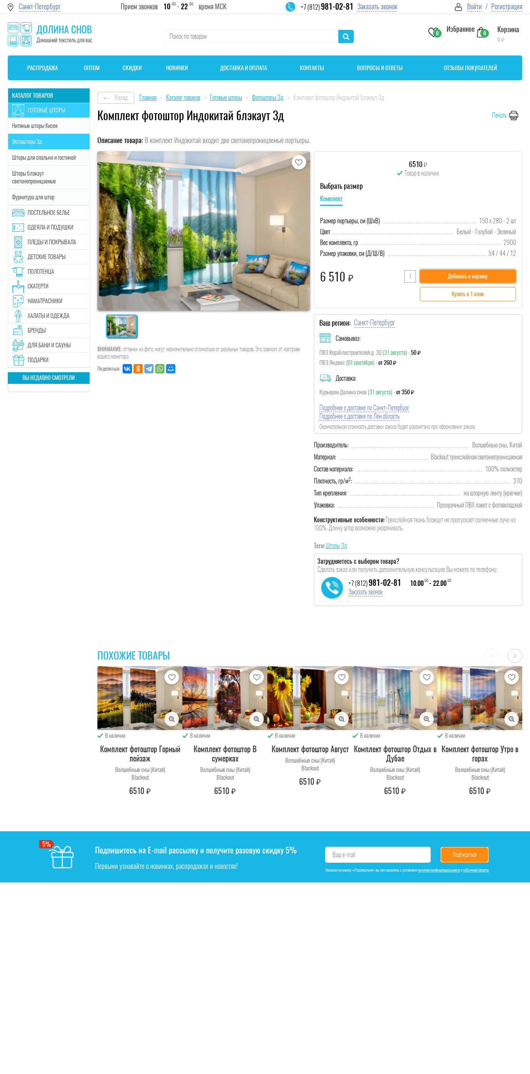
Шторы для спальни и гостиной (44, 157)
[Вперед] (515, 656)
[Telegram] (149, 368)
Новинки (177, 68)
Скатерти (38, 286)
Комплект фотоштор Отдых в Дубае (395, 753)
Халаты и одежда (48, 315)
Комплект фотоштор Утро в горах (480, 753)
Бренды (37, 330)
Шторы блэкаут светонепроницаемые (34, 177)
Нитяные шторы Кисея (34, 126)
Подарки (38, 360)
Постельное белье (49, 212)
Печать (499, 115)
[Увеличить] (172, 719)
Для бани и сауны (49, 345)
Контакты (312, 68)
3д (344, 546)
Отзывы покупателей (470, 68)
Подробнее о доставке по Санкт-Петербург (364, 408)
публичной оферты (476, 870)
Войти (474, 6)
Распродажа (42, 68)
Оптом (92, 68)
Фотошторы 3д (27, 141)
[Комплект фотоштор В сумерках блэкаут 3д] (225, 698)
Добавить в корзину (468, 276)
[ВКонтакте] (127, 368)
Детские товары (47, 257)
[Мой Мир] (170, 368)
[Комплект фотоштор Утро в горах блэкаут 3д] (480, 698)
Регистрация (506, 6)
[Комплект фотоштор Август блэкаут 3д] (310, 698)
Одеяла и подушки (50, 227)
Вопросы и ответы (380, 68)
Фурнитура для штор (33, 197)
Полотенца (41, 271)
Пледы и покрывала (52, 242)
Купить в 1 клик (468, 294)
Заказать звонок (377, 6)
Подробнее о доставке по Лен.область (359, 416)
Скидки (132, 68)
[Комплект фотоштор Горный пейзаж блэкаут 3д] (140, 698)
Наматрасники (45, 301)
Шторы (333, 546)
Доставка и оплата (243, 68)
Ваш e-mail (344, 855)
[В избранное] (299, 162)
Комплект (331, 199)
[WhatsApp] (160, 368)
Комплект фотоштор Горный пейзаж (140, 753)
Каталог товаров (32, 95)
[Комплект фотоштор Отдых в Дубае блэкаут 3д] (395, 698)
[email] (295, 11)
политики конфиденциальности (439, 870)
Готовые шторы (46, 110)
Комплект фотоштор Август (310, 749)
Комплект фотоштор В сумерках (225, 753)
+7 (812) (327, 7)
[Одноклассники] (138, 368)
